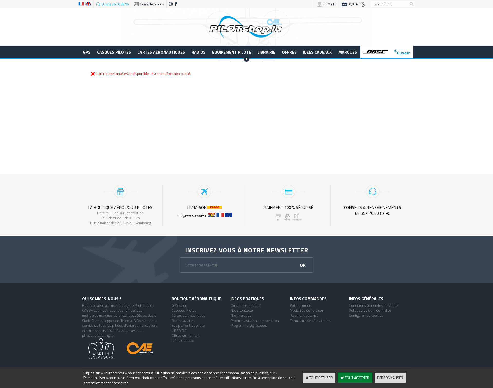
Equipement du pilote (188, 325)
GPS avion (179, 305)
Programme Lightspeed (249, 325)
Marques (347, 52)
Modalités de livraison (307, 310)
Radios (198, 52)
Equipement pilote (231, 52)
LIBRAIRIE (266, 52)
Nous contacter (242, 310)
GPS (86, 52)
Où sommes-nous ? (246, 305)
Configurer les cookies (366, 315)
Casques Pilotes (114, 52)
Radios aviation (183, 320)
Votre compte (300, 305)
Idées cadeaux (317, 52)
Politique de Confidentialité (370, 310)
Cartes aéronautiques (161, 52)
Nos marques (241, 315)
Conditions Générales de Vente (373, 305)
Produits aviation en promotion (255, 320)
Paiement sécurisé (304, 315)
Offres (289, 52)
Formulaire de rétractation (310, 320)
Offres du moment (186, 335)
